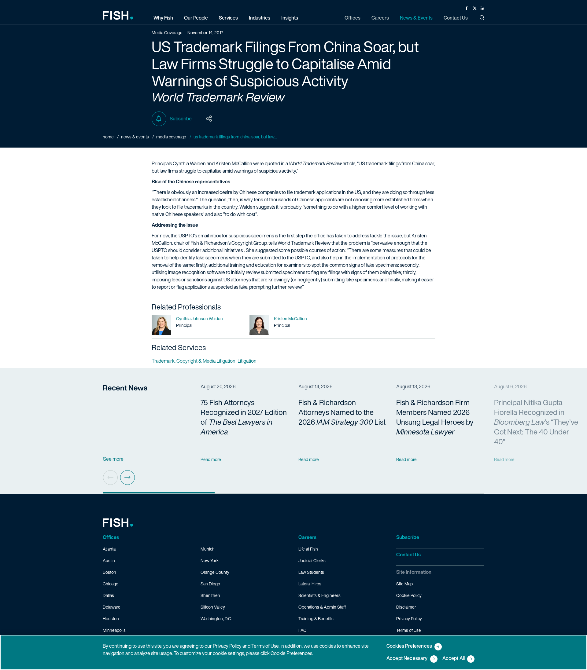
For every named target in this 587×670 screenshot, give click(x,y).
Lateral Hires (309, 583)
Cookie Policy (409, 595)
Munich (208, 549)
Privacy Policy (409, 618)
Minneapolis (114, 630)
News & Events (135, 137)
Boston (109, 572)
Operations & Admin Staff (322, 607)
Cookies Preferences (409, 646)
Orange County (215, 572)
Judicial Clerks (312, 560)
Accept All (453, 658)
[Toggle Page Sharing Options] (209, 119)
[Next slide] (127, 477)
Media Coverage (171, 137)
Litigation (247, 360)
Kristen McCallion (290, 318)
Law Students (311, 572)
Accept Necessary (407, 658)
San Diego (210, 583)
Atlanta (109, 549)
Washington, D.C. (216, 618)
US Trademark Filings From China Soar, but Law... (235, 137)
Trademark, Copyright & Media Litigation (193, 360)
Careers (307, 537)
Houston (111, 618)
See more (113, 459)
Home (108, 137)
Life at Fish (308, 549)
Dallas (108, 595)
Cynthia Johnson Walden (199, 318)
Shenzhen (210, 595)
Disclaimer (406, 607)
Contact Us (408, 554)
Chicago (110, 583)
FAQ (302, 630)
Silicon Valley (213, 607)
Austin (109, 560)
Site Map (404, 583)
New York (210, 560)
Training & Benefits (316, 618)
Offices (111, 537)
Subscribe (181, 118)
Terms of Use (408, 630)
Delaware (111, 607)
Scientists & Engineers (319, 595)
